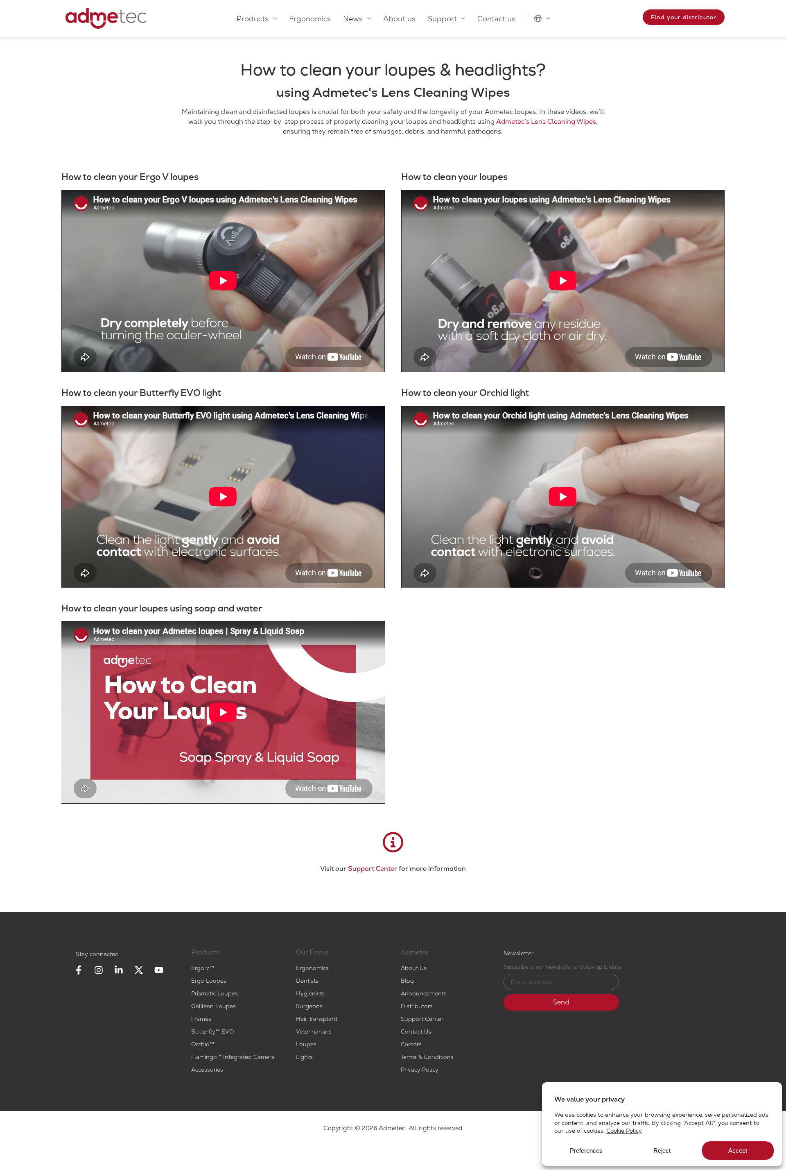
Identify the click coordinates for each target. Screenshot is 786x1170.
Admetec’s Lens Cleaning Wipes (546, 121)
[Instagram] (99, 970)
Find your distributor (683, 17)
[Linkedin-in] (119, 970)
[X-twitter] (139, 970)
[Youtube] (159, 970)
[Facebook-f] (79, 970)
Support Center (372, 868)
